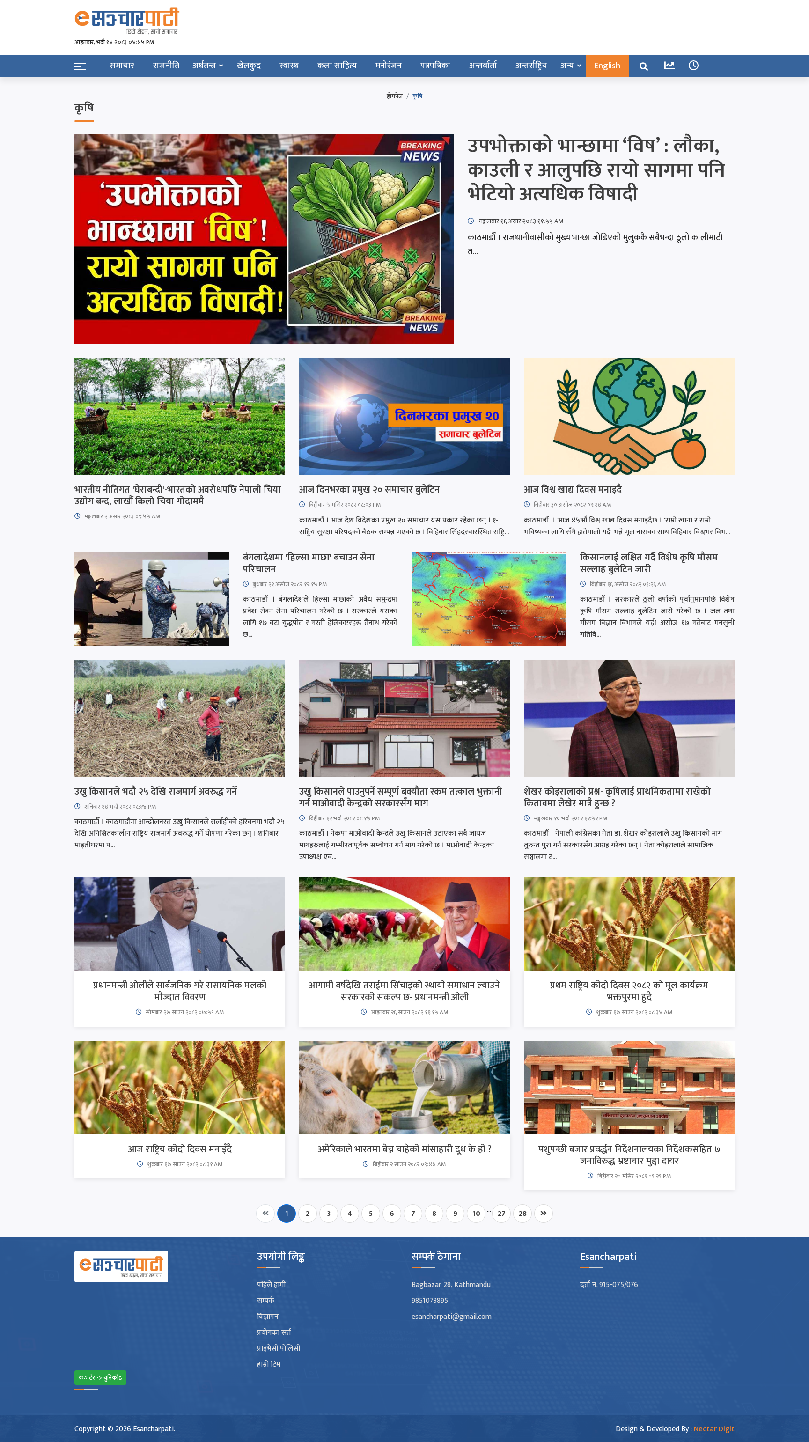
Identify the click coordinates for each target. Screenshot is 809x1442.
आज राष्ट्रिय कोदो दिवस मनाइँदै (180, 1149)
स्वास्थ (289, 66)
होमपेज (395, 96)
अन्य (567, 66)
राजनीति (166, 66)
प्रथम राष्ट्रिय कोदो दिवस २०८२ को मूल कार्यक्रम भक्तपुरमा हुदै (629, 991)
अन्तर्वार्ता (483, 66)
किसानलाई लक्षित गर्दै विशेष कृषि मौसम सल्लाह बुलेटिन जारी (649, 563)
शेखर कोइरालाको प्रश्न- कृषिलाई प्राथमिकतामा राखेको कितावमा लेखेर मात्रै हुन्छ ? (617, 797)
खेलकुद (249, 66)
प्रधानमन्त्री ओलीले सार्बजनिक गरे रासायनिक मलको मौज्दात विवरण (179, 991)
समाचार (122, 66)
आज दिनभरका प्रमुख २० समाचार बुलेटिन (369, 490)
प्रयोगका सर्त (274, 1333)
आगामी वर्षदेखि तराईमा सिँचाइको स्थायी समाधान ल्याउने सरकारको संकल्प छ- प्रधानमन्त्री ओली (404, 991)
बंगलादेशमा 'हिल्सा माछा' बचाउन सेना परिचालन (309, 563)
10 (476, 1213)
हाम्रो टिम (268, 1364)
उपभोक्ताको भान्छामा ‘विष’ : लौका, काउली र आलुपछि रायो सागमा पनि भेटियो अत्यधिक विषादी (596, 170)
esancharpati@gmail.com (452, 1317)
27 (502, 1213)
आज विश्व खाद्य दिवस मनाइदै (573, 490)
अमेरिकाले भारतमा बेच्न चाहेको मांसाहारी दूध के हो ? (405, 1149)
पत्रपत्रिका (435, 66)
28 (523, 1213)
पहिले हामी (271, 1285)
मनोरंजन (388, 66)
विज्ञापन (268, 1317)
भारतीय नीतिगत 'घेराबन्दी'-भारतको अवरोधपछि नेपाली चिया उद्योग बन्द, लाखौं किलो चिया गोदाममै (177, 496)
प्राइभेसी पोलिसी (278, 1348)
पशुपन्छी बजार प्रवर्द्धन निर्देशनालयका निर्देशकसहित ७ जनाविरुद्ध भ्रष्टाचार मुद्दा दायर (629, 1155)
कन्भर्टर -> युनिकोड (100, 1377)
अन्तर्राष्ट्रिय (531, 66)
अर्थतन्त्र (204, 66)
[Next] (543, 1213)
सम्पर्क (265, 1301)
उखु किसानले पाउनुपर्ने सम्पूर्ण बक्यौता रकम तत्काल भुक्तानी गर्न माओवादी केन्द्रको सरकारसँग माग (400, 797)
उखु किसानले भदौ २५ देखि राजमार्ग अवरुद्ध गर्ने (155, 792)
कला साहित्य (337, 66)
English (607, 66)
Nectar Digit (714, 1429)
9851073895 (430, 1301)
